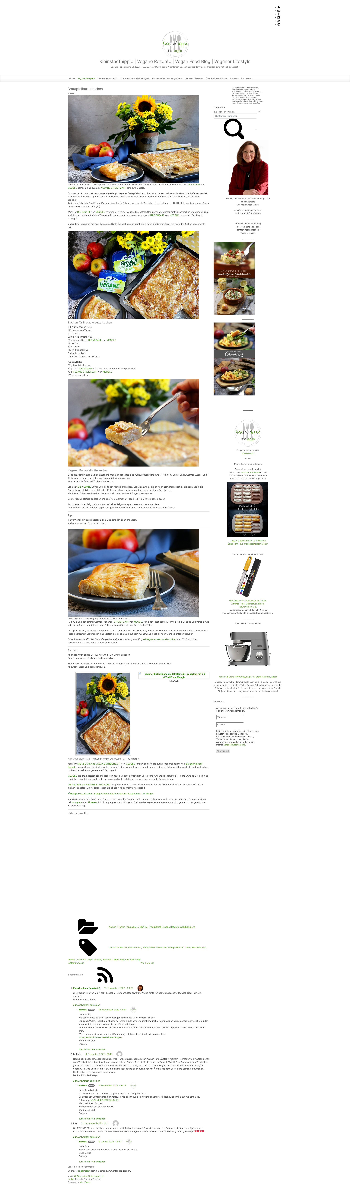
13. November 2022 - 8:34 (112, 1009)
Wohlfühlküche (187, 927)
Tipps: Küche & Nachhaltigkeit (135, 78)
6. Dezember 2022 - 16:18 (98, 1054)
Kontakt (233, 78)
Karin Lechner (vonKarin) (86, 988)
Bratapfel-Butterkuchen (154, 947)
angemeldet (84, 1170)
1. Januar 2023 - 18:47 (110, 1141)
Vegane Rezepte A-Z (108, 78)
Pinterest (92, 802)
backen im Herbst (118, 947)
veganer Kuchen (111, 959)
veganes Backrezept (130, 959)
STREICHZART (156, 215)
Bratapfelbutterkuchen (179, 947)
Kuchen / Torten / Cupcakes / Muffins (128, 927)
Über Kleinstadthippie (216, 78)
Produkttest (155, 927)
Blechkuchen (134, 947)
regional (72, 959)
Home (72, 78)
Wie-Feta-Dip (147, 963)
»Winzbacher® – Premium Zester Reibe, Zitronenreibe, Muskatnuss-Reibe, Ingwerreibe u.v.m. (248, 603)
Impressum (246, 78)
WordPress (85, 1182)
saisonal (81, 959)
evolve (71, 1179)
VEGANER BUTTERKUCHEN (105, 1100)
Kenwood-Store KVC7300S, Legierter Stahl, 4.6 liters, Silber (248, 676)
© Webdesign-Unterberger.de (88, 1176)
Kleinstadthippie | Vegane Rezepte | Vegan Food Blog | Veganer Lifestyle (175, 61)
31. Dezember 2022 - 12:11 (94, 1123)
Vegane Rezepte (86, 78)
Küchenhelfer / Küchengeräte (166, 78)
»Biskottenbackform (250, 472)
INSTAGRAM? (247, 453)
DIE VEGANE (193, 184)
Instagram (77, 802)
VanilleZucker (85, 368)
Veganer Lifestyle (193, 78)
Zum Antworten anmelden (86, 1005)
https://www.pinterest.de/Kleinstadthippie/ (100, 1037)
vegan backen (94, 959)
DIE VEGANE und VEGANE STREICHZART (98, 763)
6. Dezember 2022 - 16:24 (112, 1085)
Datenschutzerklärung (234, 744)
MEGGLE (72, 187)
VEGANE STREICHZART (113, 187)
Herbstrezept (199, 947)
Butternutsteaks (76, 963)
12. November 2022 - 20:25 (118, 988)
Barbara (83, 1009)
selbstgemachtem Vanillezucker (159, 639)
